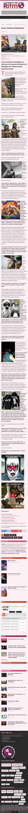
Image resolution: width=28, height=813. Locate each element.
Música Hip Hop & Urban (10, 56)
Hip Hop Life (5, 770)
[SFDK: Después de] (4, 565)
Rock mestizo (15, 801)
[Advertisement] (14, 12)
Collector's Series (18, 777)
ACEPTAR (14, 812)
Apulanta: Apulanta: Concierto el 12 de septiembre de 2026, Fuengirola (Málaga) (17, 646)
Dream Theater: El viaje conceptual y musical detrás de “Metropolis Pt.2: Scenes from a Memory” (17, 723)
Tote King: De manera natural (14, 574)
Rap (4, 57)
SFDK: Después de (12, 561)
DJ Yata (3, 775)
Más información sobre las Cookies (8, 741)
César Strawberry (10, 780)
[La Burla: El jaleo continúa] (4, 703)
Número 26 (3, 527)
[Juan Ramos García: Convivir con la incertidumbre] (4, 682)
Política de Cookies (5, 737)
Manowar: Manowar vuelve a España (16, 639)
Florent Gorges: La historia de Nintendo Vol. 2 (17, 715)
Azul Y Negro (16, 780)
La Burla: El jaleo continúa (13, 701)
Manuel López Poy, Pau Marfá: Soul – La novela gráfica (16, 694)
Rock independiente (16, 797)
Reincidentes (22, 779)
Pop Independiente (8, 801)
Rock (3, 791)
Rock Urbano (21, 803)
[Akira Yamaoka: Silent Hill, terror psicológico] (4, 675)
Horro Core (12, 535)
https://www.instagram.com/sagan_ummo (10, 515)
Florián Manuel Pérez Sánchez (20, 589)
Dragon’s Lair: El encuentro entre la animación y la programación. (15, 708)
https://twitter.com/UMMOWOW (8, 519)
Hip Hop (20, 56)
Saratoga (8, 784)
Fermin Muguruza (17, 765)
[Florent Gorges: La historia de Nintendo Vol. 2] (4, 716)
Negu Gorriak (19, 773)
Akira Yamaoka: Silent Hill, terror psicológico (15, 674)
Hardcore (23, 799)
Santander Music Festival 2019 (19, 782)
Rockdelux (22, 767)
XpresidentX (12, 770)
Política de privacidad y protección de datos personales (12, 736)
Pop (9, 797)
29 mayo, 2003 (11, 589)
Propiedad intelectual (6, 739)
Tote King (3, 784)
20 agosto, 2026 (11, 689)
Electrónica (4, 797)
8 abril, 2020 (4, 31)
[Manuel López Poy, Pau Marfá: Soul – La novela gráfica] (4, 696)
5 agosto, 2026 (11, 717)
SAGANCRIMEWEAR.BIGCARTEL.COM (9, 522)
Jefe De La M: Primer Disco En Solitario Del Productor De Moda (17, 587)
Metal (16, 791)
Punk (24, 794)
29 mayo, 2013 (11, 575)
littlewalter (8, 59)
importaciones (17, 562)
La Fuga (12, 775)
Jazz (22, 797)
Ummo (13, 54)
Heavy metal (18, 794)
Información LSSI (5, 740)
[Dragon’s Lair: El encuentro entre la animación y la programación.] (4, 710)
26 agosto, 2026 (11, 676)
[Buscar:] (14, 20)
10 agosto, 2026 (11, 711)
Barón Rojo (15, 768)
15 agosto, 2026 (11, 702)
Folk (2, 801)
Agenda (4, 636)
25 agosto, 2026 (11, 683)
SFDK (18, 770)
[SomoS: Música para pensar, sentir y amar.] (4, 689)
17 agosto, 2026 (11, 697)
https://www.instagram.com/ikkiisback (17, 523)
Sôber (8, 775)
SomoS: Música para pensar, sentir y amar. (17, 687)
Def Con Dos (6, 765)
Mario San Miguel (18, 775)
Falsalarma (3, 780)
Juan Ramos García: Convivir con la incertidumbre (15, 681)
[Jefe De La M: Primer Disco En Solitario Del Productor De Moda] (4, 591)
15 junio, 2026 (11, 726)
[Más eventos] (4, 660)
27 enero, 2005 (11, 562)
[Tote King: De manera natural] (4, 578)
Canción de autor (22, 801)
